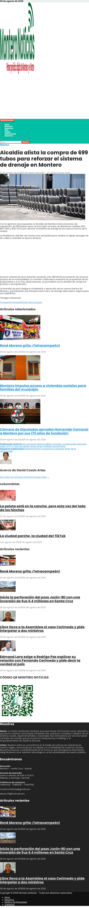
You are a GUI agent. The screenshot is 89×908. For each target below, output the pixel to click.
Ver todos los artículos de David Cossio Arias (24, 477)
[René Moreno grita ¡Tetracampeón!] (20, 339)
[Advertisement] (44, 102)
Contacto (10, 904)
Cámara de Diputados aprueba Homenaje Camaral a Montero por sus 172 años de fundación (44, 431)
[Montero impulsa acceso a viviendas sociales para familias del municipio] (20, 379)
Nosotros (9, 135)
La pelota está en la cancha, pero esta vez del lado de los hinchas (43, 508)
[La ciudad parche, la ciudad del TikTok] (8, 529)
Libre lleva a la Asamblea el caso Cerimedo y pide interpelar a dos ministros (42, 629)
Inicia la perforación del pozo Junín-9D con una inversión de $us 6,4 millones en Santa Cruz (40, 599)
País (6, 130)
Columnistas (10, 134)
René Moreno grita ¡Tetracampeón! (30, 345)
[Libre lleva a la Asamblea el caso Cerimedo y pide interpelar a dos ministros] (8, 620)
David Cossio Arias (60, 172)
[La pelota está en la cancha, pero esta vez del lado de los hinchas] (8, 500)
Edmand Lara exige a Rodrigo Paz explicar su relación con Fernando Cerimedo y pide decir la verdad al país (40, 660)
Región (8, 132)
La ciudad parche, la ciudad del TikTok (33, 536)
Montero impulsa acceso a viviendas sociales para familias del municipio (43, 387)
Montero (8, 126)
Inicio (7, 124)
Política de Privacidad (16, 902)
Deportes (9, 128)
